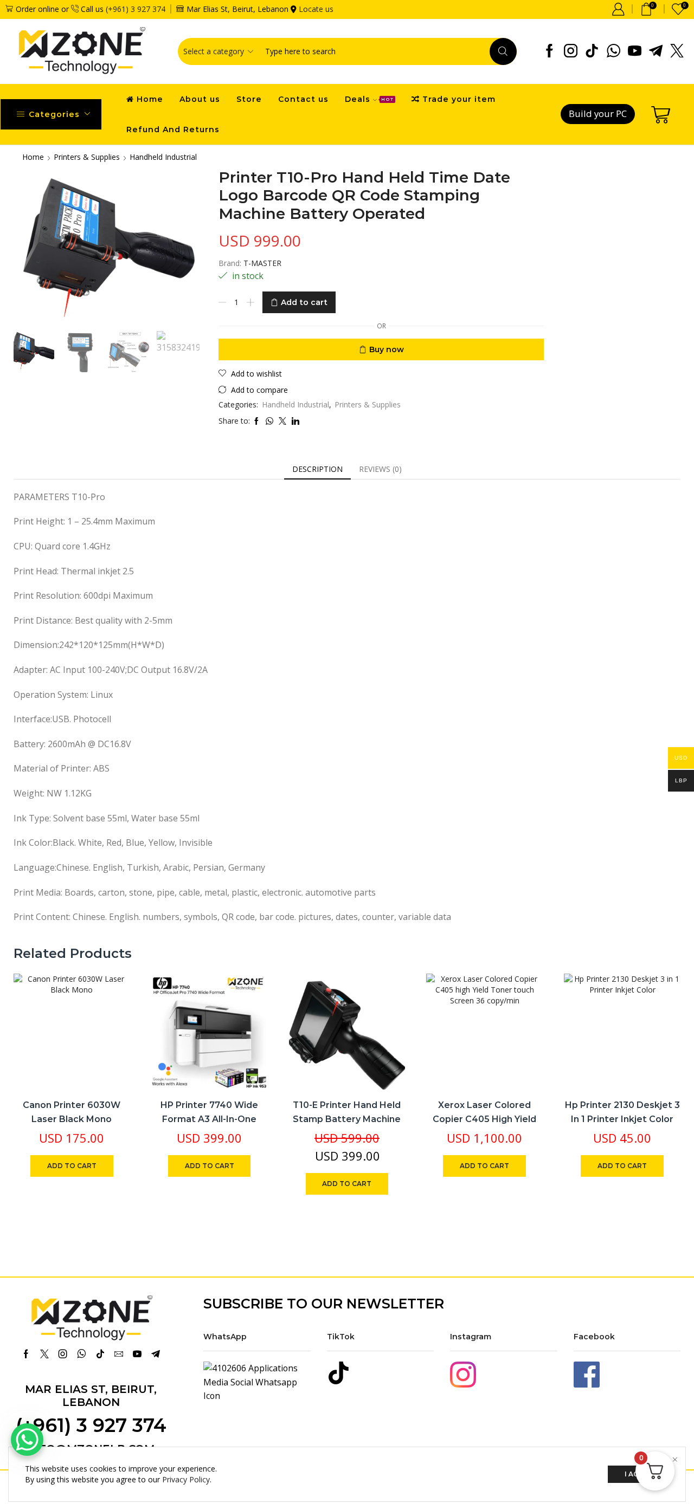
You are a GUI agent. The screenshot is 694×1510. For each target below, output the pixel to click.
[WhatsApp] (613, 51)
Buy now (386, 349)
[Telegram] (656, 51)
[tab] (317, 469)
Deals (369, 99)
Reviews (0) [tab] (380, 469)
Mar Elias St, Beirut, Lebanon (91, 1396)
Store (249, 99)
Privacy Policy (186, 1479)
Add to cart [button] (110, 1018)
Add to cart (304, 302)
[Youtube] (634, 51)
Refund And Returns (173, 129)
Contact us (303, 99)
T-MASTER (262, 263)
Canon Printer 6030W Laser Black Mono (71, 1112)
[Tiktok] (592, 51)
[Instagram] (570, 51)
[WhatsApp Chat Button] (27, 1439)
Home (150, 99)
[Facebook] (549, 51)
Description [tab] (317, 469)
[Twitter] (677, 51)
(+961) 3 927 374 (135, 9)
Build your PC (598, 113)
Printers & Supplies (87, 157)
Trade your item (459, 99)
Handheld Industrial (163, 157)
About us (199, 99)
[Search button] (503, 51)
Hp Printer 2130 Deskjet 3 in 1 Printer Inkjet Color (622, 1112)
